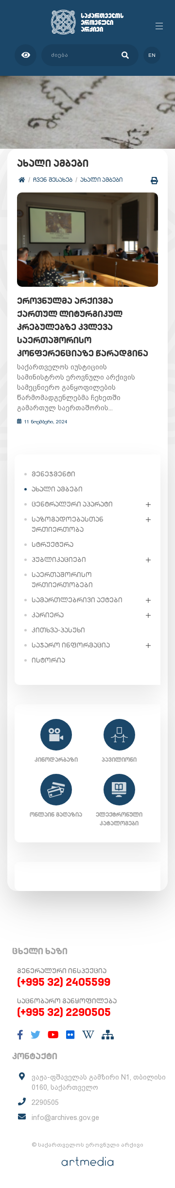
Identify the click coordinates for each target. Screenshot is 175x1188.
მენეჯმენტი (53, 474)
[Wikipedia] (88, 1035)
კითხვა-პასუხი (58, 630)
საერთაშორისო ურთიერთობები (62, 579)
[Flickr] (70, 1035)
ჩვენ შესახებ (52, 179)
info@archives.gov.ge (65, 1117)
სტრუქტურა (52, 544)
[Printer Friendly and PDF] (154, 180)
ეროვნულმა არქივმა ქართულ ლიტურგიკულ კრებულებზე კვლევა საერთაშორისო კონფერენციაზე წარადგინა (82, 327)
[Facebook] (20, 1035)
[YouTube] (53, 1035)
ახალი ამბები (101, 179)
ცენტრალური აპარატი (72, 504)
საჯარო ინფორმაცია (71, 645)
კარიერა (48, 615)
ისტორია (48, 660)
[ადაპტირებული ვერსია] (25, 55)
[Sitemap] (108, 1035)
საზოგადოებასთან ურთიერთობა (68, 524)
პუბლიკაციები (59, 559)
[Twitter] (35, 1035)
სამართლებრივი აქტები (77, 599)
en (152, 55)
